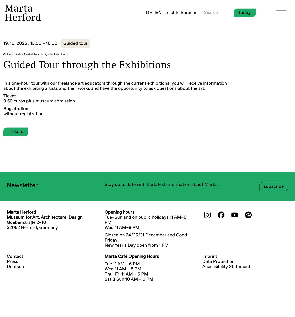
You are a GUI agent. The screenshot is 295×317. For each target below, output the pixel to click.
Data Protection (218, 261)
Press (12, 261)
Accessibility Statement (226, 267)
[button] (75, 43)
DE (149, 13)
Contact (15, 256)
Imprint (209, 256)
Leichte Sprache (181, 13)
